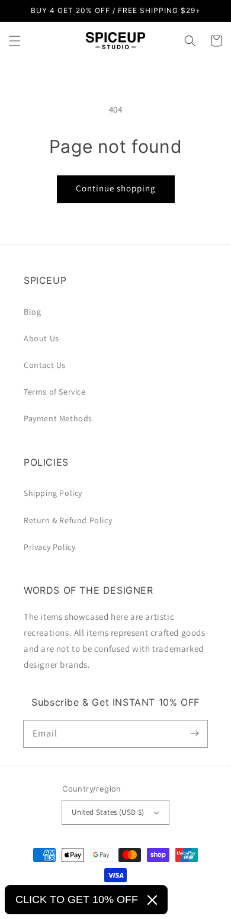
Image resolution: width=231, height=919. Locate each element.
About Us (41, 338)
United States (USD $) (108, 812)
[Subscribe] (194, 734)
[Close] (152, 900)
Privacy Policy (49, 547)
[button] (15, 41)
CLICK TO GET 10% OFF (76, 899)
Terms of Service (55, 391)
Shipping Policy (53, 493)
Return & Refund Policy (68, 520)
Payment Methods (58, 418)
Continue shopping (116, 188)
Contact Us (45, 365)
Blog (32, 311)
